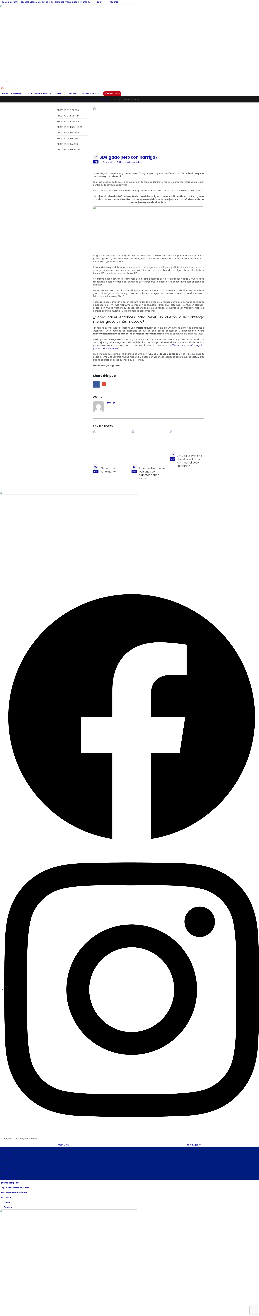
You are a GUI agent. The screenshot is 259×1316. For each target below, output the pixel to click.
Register (114, 2)
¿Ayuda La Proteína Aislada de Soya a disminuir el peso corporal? (189, 461)
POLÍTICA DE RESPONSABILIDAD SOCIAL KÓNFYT (22, 515)
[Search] (31, 82)
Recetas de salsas (67, 144)
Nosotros (16, 94)
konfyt (109, 162)
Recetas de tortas (68, 110)
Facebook (96, 384)
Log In (100, 2)
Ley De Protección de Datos (34, 2)
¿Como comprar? (9, 2)
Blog (59, 94)
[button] (2, 86)
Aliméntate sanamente (108, 469)
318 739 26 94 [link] (6, 570)
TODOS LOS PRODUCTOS (40, 94)
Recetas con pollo (68, 138)
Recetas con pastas (68, 149)
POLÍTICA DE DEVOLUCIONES (13, 520)
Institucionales (90, 94)
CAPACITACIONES (8, 526)
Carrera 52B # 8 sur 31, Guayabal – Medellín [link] (21, 553)
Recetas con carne (68, 132)
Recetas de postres (68, 115)
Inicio (5, 94)
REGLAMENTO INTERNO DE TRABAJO (16, 537)
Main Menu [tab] (63, 1144)
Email (103, 384)
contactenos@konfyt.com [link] (13, 579)
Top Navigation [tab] (193, 1144)
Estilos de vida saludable (129, 162)
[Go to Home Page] (55, 99)
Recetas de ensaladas (69, 127)
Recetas (72, 94)
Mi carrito (85, 2)
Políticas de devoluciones (64, 2)
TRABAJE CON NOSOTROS (12, 532)
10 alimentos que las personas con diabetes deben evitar (152, 473)
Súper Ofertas (112, 94)
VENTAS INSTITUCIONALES (12, 509)
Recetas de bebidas (68, 121)
